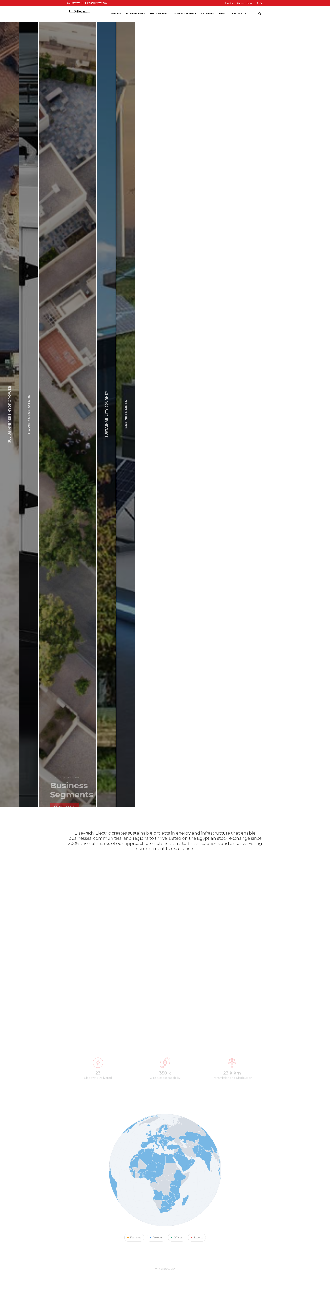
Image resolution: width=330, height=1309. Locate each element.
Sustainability (159, 13)
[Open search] (259, 13)
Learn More (81, 793)
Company (115, 13)
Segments (207, 13)
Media (259, 3)
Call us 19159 (73, 3)
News (250, 3)
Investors (229, 3)
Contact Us (238, 13)
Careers (240, 3)
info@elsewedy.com (96, 3)
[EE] (80, 13)
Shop (222, 13)
